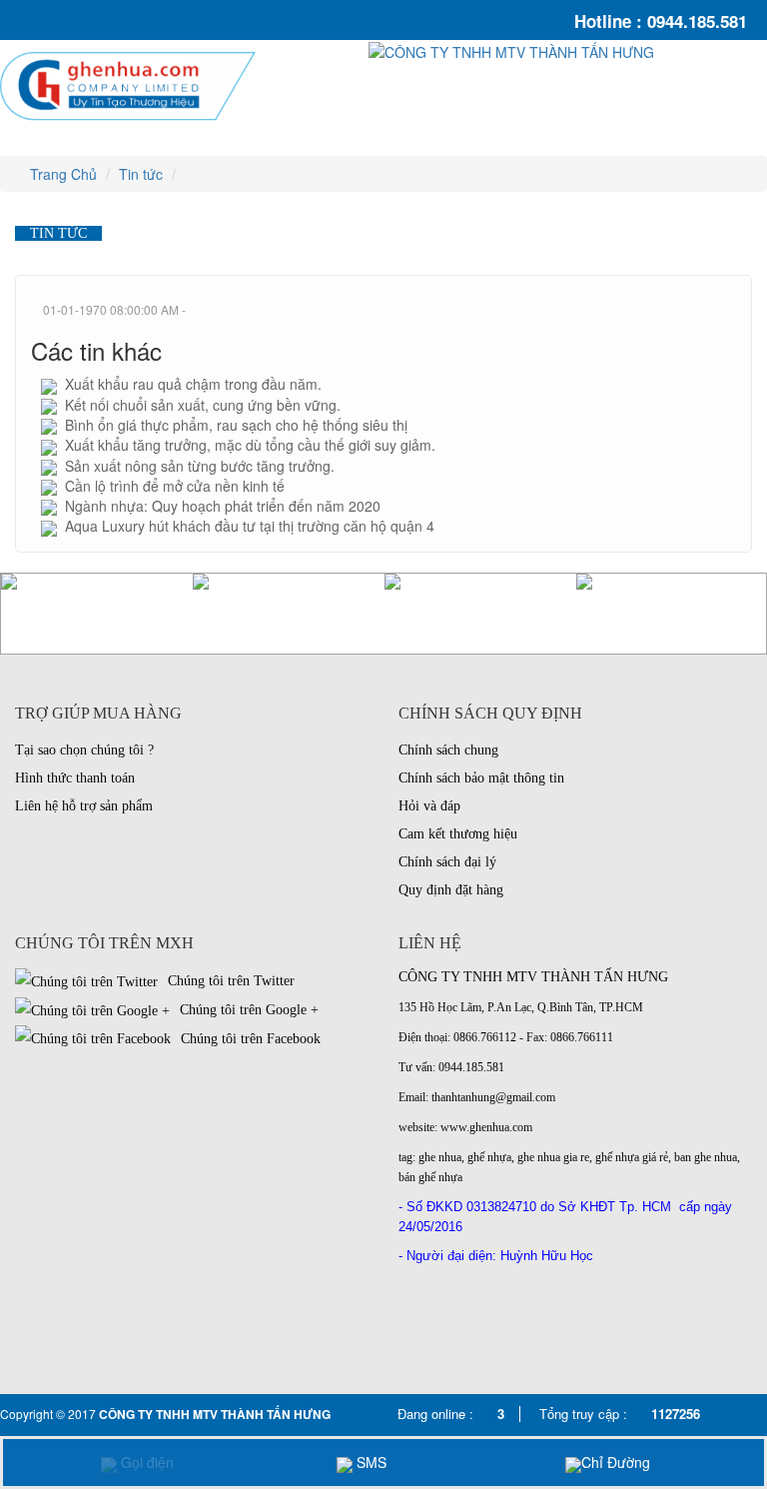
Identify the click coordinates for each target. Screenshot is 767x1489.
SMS (369, 1462)
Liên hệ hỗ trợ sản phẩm (84, 805)
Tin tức (141, 174)
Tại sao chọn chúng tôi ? (84, 750)
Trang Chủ (61, 174)
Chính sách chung (448, 750)
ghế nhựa (489, 1157)
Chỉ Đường (615, 1462)
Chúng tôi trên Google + (247, 1009)
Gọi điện (145, 1462)
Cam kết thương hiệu (457, 833)
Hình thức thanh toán (75, 777)
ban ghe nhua (705, 1157)
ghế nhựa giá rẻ (631, 1157)
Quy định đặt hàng (450, 889)
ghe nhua (439, 1157)
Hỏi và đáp (429, 805)
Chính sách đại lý (447, 861)
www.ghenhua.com (486, 1127)
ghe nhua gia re (553, 1157)
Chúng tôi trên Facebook (249, 1038)
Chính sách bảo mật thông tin (481, 777)
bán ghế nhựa (430, 1177)
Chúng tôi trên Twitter (229, 980)
